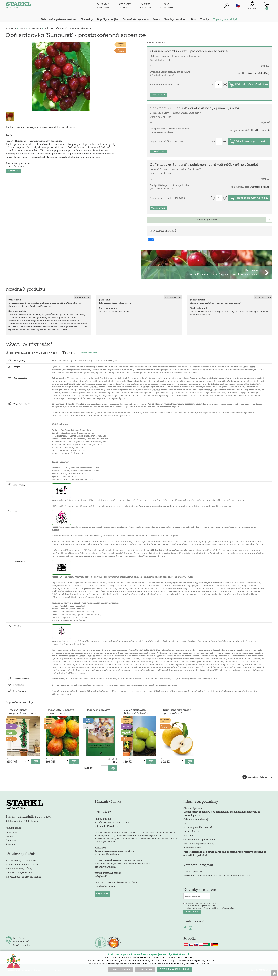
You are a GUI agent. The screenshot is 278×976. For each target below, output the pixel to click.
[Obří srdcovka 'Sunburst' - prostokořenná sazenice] (61, 77)
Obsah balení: (111, 759)
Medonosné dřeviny (98, 710)
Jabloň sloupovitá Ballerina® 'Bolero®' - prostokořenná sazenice (136, 712)
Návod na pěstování (206, 219)
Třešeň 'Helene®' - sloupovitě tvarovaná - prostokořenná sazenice (22, 712)
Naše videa (11, 831)
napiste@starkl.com (105, 866)
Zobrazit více (13, 171)
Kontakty (10, 843)
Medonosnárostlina (121, 44)
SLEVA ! (10, 726)
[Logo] (19, 6)
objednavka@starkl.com (107, 826)
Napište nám (102, 894)
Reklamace (189, 835)
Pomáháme (12, 839)
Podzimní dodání (121, 50)
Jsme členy (18, 937)
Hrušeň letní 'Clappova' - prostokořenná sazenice (61, 712)
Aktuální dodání (259, 130)
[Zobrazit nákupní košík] (266, 4)
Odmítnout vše (145, 969)
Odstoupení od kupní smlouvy (199, 839)
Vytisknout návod (89, 352)
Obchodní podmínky (221, 812)
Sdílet (150, 240)
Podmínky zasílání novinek (198, 827)
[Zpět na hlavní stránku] (274, 973)
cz (238, 5)
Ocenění (10, 835)
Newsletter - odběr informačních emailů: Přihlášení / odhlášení (216, 875)
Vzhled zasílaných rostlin (19, 872)
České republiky (21, 944)
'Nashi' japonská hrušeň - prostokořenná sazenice (177, 712)
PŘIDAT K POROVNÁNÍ (164, 230)
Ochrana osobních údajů (196, 819)
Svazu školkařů (21, 941)
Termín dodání (191, 831)
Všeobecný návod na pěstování (22, 864)
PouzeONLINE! (87, 720)
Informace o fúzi (192, 847)
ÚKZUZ (187, 823)
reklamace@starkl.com (107, 854)
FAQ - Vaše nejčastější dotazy (198, 843)
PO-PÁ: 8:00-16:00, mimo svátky (112, 822)
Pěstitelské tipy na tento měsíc (21, 860)
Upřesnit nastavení (120, 969)
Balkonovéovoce (10, 732)
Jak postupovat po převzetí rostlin (23, 876)
